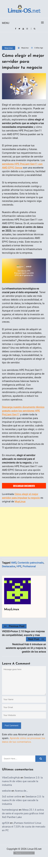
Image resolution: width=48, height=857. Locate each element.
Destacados (8, 566)
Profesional (29, 566)
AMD (13, 562)
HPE (19, 566)
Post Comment (11, 725)
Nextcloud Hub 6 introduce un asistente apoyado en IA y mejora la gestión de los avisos (26, 648)
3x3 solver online (11, 796)
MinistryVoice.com (27, 853)
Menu (5, 23)
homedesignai (10, 809)
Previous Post (16, 626)
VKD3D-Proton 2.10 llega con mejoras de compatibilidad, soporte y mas (23, 633)
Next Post (33, 639)
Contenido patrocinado (31, 562)
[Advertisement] (24, 532)
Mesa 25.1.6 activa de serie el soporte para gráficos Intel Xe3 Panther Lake (23, 813)
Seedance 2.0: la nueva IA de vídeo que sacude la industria (22, 781)
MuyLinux (9, 48)
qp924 (5, 822)
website (6, 790)
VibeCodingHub (11, 777)
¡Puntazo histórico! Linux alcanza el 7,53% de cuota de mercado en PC (23, 826)
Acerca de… (21, 790)
